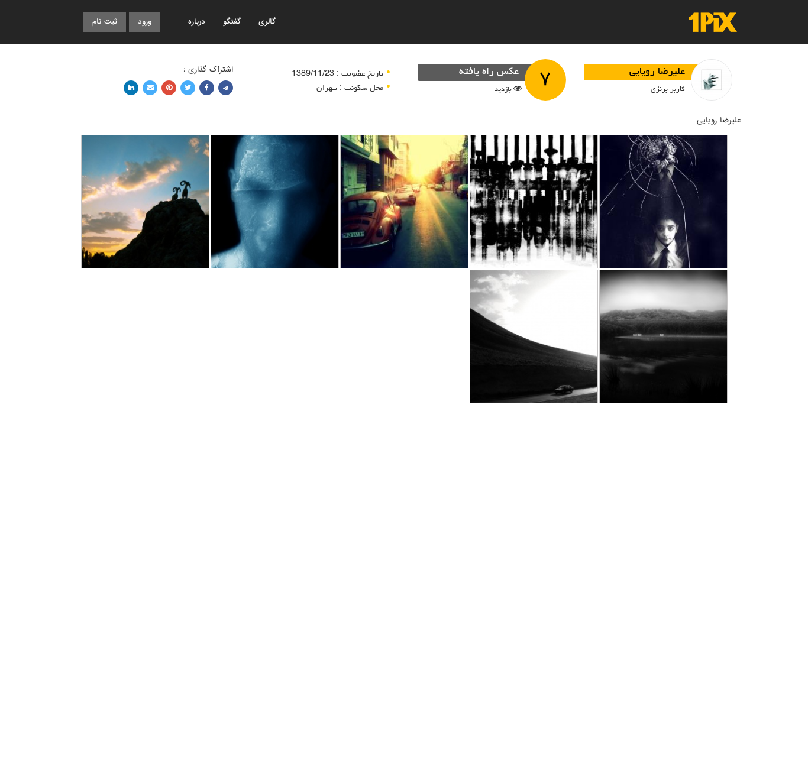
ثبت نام (104, 21)
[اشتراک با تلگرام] (225, 87)
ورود (144, 21)
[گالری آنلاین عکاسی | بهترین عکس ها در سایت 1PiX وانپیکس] (713, 22)
